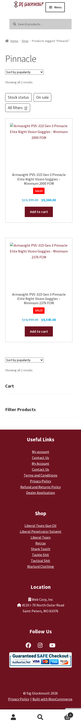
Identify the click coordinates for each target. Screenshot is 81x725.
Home (14, 41)
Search (40, 717)
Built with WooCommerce (52, 699)
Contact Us (40, 457)
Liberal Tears (41, 537)
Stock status (18, 97)
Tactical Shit (40, 560)
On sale (42, 97)
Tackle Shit (40, 554)
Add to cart (39, 211)
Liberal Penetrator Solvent (40, 531)
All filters (15, 107)
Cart (62, 713)
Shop (25, 41)
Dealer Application (40, 492)
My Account (40, 463)
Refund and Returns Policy (40, 487)
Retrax (40, 543)
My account (40, 451)
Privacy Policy (40, 481)
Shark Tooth (40, 549)
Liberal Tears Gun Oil (40, 525)
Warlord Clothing (40, 566)
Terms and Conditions (40, 475)
